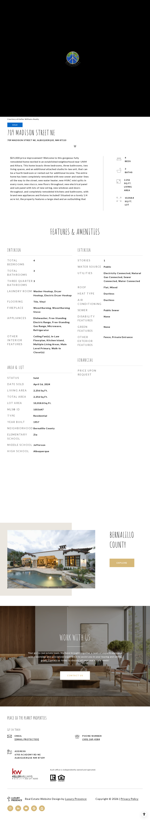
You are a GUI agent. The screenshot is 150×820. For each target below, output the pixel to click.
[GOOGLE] (34, 808)
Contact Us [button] (75, 675)
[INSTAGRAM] (10, 808)
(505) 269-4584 (91, 739)
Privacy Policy (129, 798)
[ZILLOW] (42, 808)
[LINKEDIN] (18, 808)
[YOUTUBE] (26, 808)
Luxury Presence (76, 798)
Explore (122, 563)
